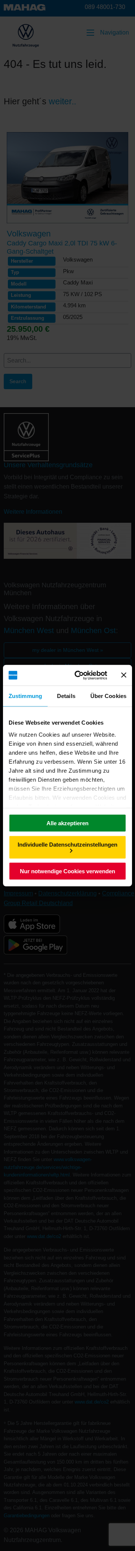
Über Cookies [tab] (108, 696)
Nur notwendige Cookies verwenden (67, 871)
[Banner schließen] (123, 675)
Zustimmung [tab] (25, 696)
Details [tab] (66, 696)
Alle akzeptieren (67, 823)
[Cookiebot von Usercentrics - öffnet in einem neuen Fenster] (79, 675)
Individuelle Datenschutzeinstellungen (67, 844)
